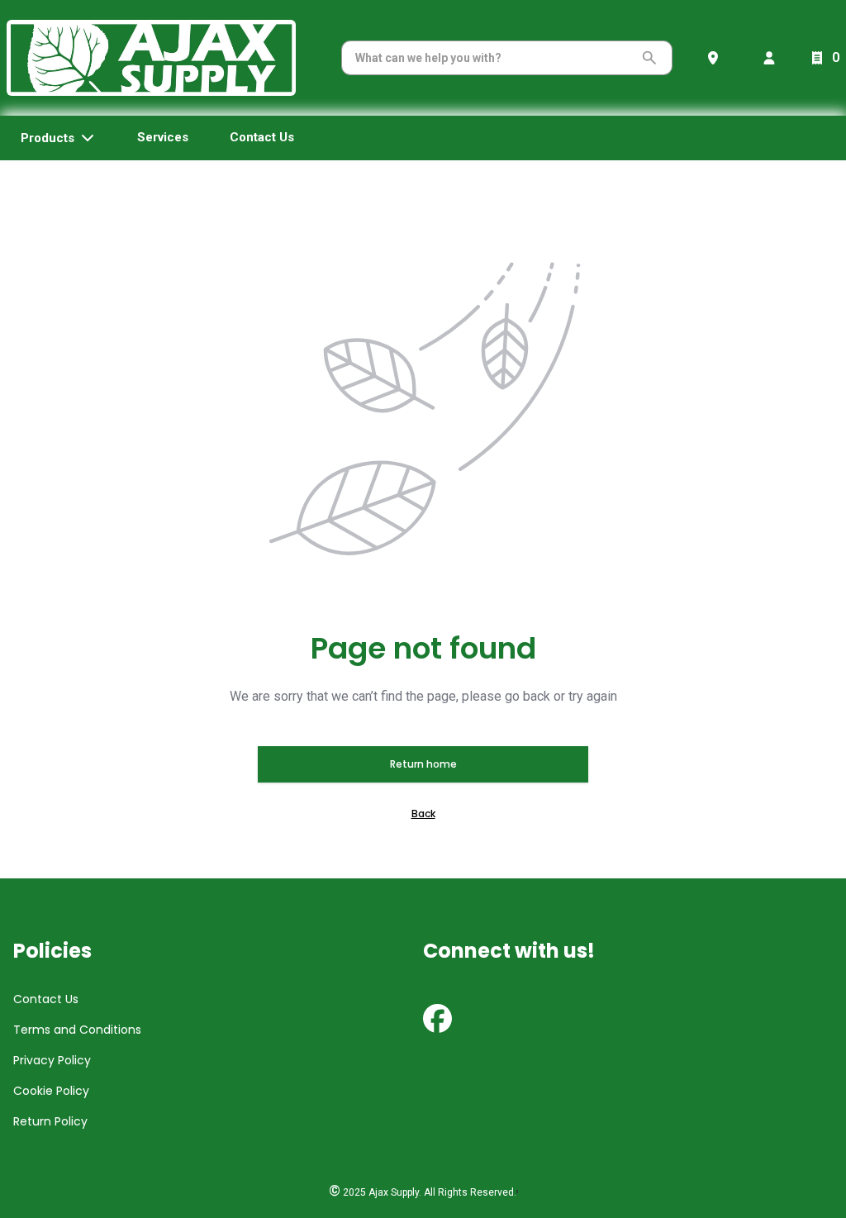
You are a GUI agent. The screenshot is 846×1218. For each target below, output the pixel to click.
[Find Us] (716, 57)
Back (423, 813)
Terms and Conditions (77, 1029)
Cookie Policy (51, 1090)
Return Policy (50, 1121)
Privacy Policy (52, 1060)
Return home (423, 764)
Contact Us (45, 999)
